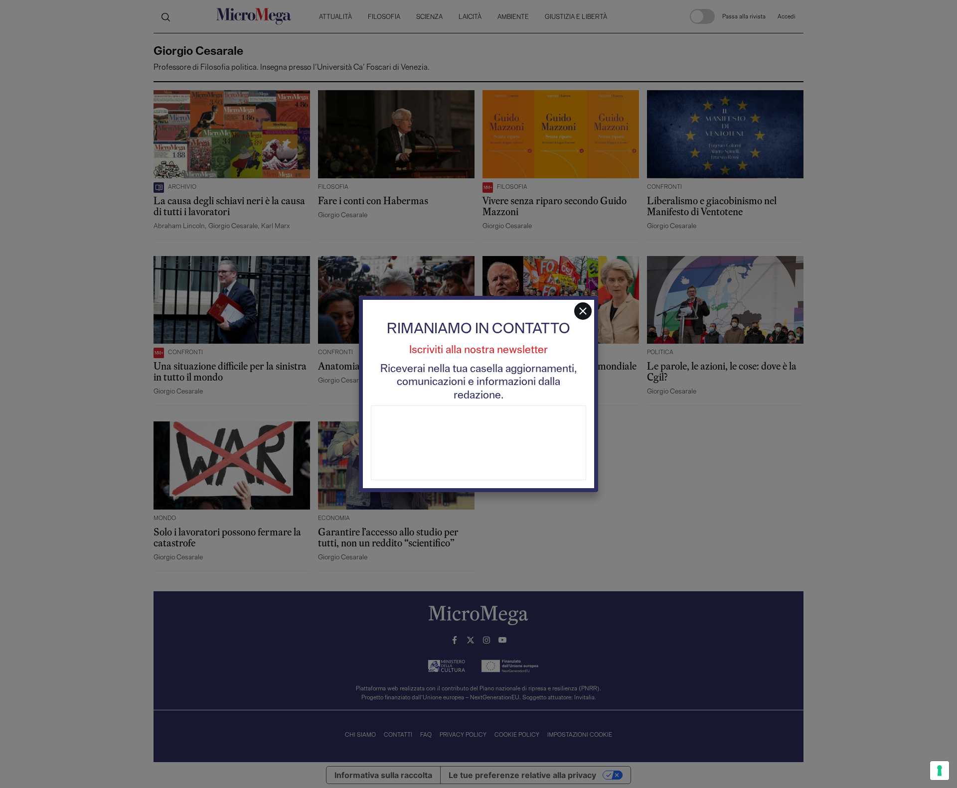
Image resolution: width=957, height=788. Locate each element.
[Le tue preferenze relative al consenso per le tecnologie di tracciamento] (939, 770)
